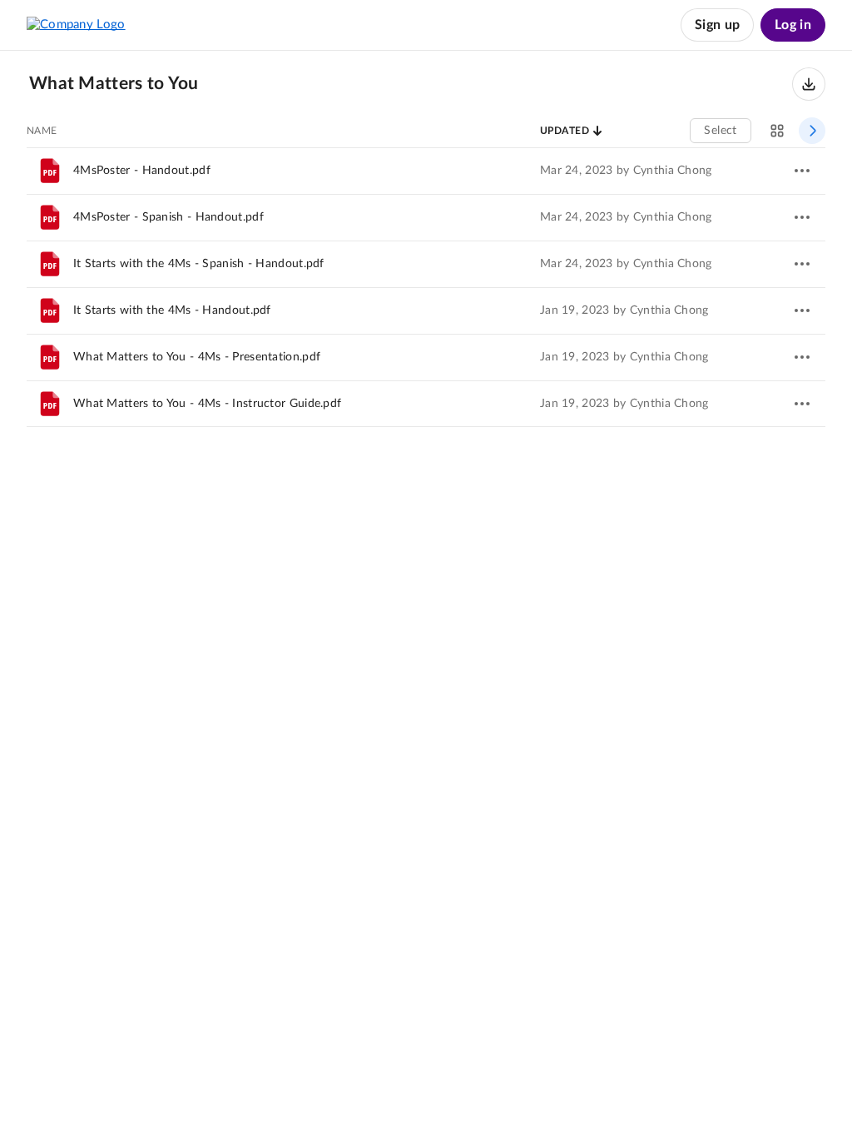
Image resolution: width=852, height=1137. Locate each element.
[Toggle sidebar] (812, 130)
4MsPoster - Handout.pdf (142, 170)
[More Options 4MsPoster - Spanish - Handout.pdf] (802, 217)
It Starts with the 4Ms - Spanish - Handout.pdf (198, 264)
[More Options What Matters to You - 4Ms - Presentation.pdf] (802, 357)
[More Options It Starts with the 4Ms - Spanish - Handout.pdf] (802, 264)
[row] (426, 170)
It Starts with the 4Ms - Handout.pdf (172, 310)
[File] (50, 171)
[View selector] (777, 130)
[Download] (808, 84)
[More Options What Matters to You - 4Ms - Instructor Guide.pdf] (802, 403)
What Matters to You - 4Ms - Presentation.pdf (196, 357)
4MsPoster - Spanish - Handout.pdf (168, 217)
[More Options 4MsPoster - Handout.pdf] (802, 170)
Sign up (717, 25)
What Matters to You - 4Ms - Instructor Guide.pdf (207, 404)
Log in (793, 25)
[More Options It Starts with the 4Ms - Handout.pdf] (802, 310)
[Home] (76, 25)
